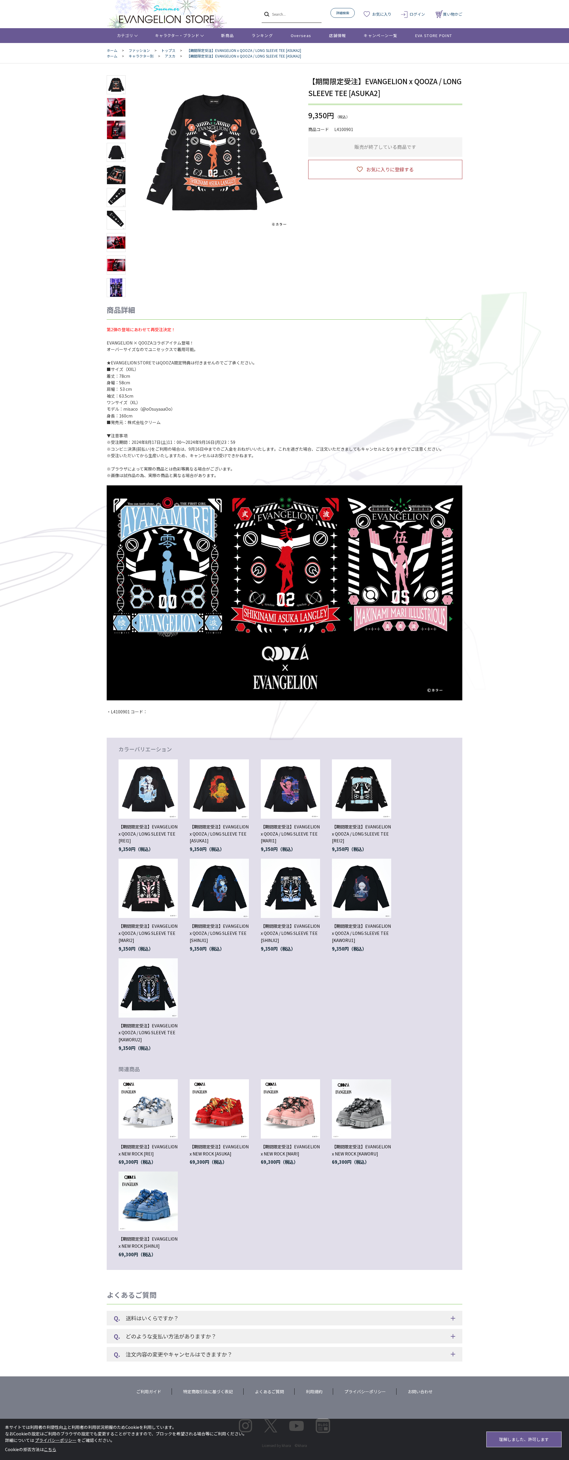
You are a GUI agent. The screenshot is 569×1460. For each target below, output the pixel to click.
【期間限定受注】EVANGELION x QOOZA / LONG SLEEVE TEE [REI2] (361, 834)
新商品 (227, 35)
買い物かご (452, 14)
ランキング (262, 35)
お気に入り (381, 14)
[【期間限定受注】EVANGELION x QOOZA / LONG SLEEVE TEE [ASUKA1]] (219, 789)
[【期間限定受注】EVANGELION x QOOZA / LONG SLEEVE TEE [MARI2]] (148, 888)
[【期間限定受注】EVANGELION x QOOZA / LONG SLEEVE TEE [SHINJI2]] (290, 888)
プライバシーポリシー (365, 1391)
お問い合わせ (420, 1391)
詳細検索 (342, 12)
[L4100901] (116, 84)
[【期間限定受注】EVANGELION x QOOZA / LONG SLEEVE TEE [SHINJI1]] (219, 888)
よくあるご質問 (269, 1391)
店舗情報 (337, 35)
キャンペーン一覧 (380, 35)
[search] (266, 14)
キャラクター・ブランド (177, 35)
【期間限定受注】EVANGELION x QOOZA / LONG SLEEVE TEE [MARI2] (148, 933)
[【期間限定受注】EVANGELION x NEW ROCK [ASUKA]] (219, 1109)
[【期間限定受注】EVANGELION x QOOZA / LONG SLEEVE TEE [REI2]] (361, 789)
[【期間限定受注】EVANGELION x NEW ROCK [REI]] (148, 1109)
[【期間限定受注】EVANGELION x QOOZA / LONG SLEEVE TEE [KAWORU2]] (148, 988)
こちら (50, 1449)
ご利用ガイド (148, 1391)
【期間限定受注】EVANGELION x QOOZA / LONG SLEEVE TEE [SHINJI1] (219, 933)
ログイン (417, 14)
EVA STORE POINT (433, 35)
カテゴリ (125, 35)
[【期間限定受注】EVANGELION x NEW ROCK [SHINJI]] (148, 1201)
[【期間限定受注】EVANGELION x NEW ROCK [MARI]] (290, 1109)
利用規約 (314, 1391)
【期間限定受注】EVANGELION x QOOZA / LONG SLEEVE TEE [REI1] (148, 834)
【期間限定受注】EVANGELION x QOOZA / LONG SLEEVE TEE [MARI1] (290, 834)
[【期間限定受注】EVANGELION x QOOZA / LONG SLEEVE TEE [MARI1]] (290, 789)
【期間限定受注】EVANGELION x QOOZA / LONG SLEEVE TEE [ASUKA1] (219, 834)
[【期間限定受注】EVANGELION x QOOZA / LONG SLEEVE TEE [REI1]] (148, 789)
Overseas (301, 35)
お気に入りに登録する (390, 169)
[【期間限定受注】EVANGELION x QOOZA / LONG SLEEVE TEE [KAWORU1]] (361, 888)
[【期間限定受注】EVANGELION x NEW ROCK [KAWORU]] (361, 1109)
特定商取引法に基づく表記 (208, 1391)
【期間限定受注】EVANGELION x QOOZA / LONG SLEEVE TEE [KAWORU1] (361, 933)
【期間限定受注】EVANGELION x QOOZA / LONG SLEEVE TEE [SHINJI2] (290, 933)
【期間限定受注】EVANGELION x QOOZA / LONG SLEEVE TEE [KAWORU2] (148, 1033)
